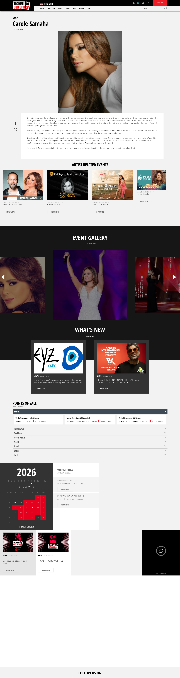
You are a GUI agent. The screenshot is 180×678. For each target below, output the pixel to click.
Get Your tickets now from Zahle (15, 562)
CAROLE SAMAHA (100, 204)
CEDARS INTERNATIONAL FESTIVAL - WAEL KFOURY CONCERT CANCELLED (119, 381)
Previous (51, 8)
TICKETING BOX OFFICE (50, 560)
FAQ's (90, 8)
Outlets (60, 8)
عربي (147, 3)
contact (82, 8)
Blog (5, 555)
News (68, 8)
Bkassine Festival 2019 (12, 204)
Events (42, 8)
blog (74, 8)
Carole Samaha (53, 204)
